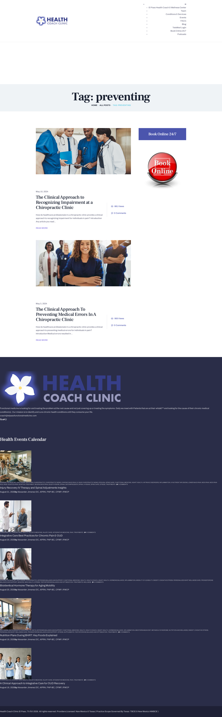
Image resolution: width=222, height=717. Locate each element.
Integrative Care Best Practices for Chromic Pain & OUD (31, 535)
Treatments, (78, 582)
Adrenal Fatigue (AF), (8, 482)
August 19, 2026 (7, 639)
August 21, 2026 (7, 492)
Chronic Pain (105, 181)
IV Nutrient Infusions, (179, 482)
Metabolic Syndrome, (160, 630)
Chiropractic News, (54, 482)
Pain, (72, 532)
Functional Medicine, (123, 482)
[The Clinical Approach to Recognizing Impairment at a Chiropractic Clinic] (78, 151)
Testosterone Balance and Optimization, (56, 582)
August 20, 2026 (7, 540)
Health (70, 185)
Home (94, 105)
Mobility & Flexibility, (144, 580)
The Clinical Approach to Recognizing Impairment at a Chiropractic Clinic (64, 202)
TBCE (133, 711)
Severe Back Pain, (42, 484)
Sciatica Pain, (13, 484)
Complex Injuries (49, 185)
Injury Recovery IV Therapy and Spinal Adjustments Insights (33, 487)
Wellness (87, 582)
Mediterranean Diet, (143, 630)
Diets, (34, 630)
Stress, (103, 484)
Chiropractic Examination (76, 181)
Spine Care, (95, 484)
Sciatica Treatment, (27, 484)
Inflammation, (165, 482)
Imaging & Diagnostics (93, 185)
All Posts (105, 105)
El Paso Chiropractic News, (88, 482)
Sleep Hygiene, (54, 484)
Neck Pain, (206, 482)
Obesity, (156, 580)
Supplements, (69, 632)
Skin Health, (29, 582)
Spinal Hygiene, (84, 484)
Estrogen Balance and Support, (50, 580)
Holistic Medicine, (36, 532)
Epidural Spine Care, (107, 482)
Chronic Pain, (17, 532)
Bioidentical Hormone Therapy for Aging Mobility (27, 585)
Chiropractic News (108, 293)
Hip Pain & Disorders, (151, 482)
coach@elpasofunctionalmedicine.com (18, 416)
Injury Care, (48, 532)
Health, (25, 532)
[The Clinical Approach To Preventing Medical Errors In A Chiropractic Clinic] (78, 263)
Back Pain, (30, 482)
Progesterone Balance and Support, (43, 632)
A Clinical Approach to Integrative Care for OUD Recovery (32, 683)
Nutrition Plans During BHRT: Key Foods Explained (28, 635)
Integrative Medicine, (61, 532)
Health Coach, (92, 580)
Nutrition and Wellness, (178, 630)
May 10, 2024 (42, 191)
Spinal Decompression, (69, 484)
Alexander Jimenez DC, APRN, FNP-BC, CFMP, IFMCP (43, 492)
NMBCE (154, 711)
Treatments (119, 185)
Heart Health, (137, 482)
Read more (42, 228)
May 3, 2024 (41, 303)
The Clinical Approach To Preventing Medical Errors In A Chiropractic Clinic (66, 314)
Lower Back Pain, (195, 482)
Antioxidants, (14, 630)
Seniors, (21, 582)
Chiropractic (46, 181)
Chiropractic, (40, 482)
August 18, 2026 (7, 687)
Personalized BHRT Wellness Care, (187, 580)
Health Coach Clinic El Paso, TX (15, 711)
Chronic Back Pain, (69, 482)
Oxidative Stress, (166, 580)
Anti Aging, (21, 482)
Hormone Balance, (117, 580)
